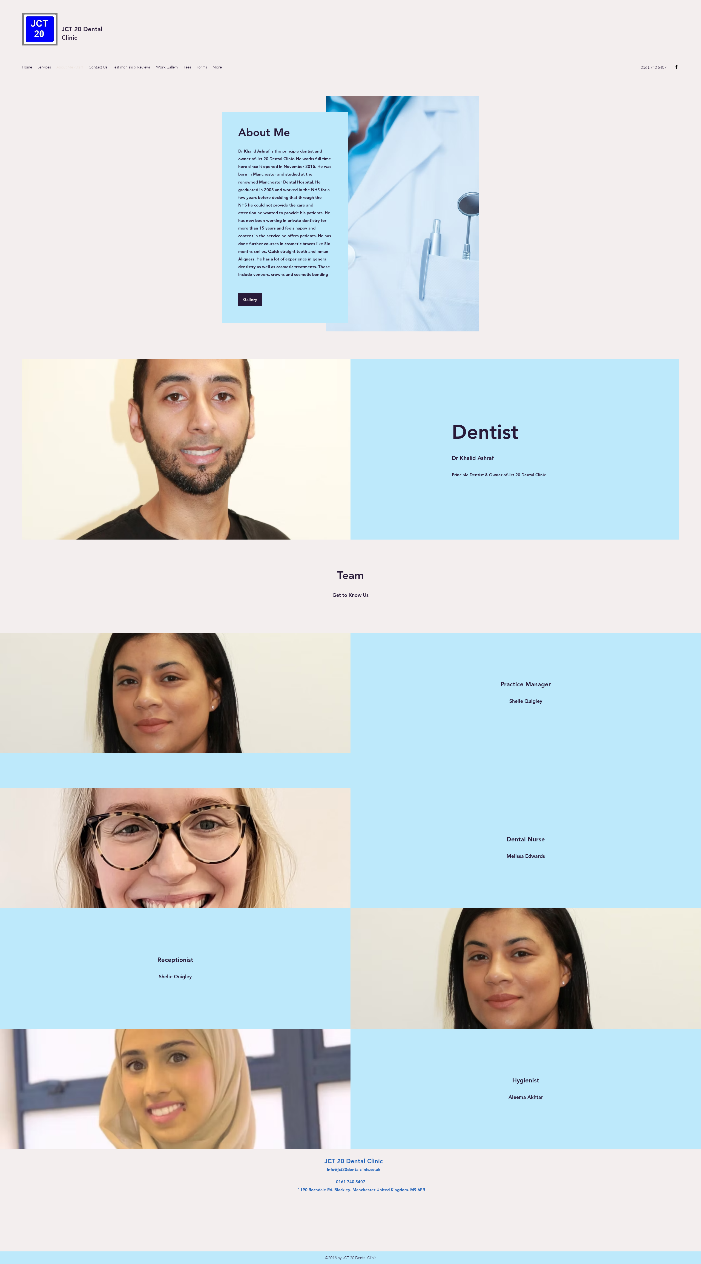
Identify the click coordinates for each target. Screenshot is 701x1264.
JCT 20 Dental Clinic (353, 1161)
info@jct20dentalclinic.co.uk (353, 1169)
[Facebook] (676, 67)
